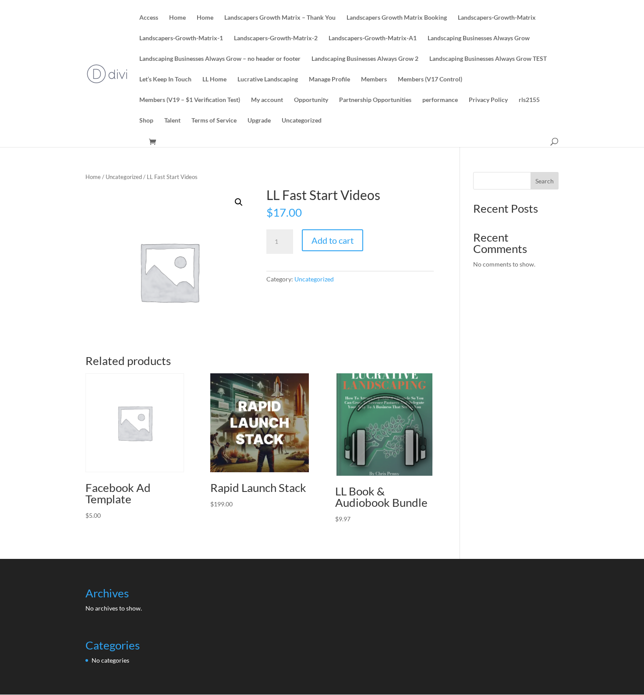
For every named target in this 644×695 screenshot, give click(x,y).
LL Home (214, 79)
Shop (146, 120)
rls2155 (529, 100)
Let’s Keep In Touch (165, 79)
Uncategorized (302, 120)
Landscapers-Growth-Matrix (497, 17)
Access (148, 17)
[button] (239, 202)
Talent (172, 120)
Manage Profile (329, 79)
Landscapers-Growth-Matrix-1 (181, 38)
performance (440, 100)
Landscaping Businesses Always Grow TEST (488, 59)
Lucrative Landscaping (267, 79)
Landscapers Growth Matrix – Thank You (280, 17)
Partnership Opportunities (375, 100)
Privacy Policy (488, 100)
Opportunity (311, 100)
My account (267, 100)
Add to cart (332, 240)
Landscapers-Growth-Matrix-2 (276, 38)
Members (374, 79)
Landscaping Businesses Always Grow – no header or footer (220, 59)
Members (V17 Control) (430, 79)
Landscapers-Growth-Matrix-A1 (373, 38)
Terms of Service (214, 120)
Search (544, 181)
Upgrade (259, 120)
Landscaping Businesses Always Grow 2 (364, 59)
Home (177, 17)
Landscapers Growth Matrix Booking (397, 17)
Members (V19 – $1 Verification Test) (189, 100)
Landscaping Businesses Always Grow (479, 38)
